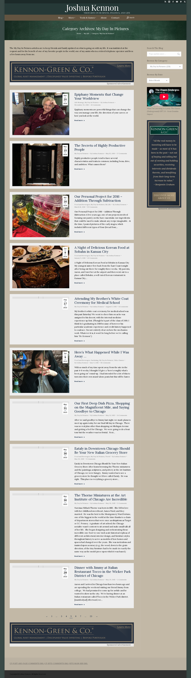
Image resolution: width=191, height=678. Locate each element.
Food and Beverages (82, 204)
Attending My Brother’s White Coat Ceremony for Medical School (101, 301)
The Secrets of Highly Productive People (99, 147)
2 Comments (122, 580)
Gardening (94, 360)
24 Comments (122, 415)
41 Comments (96, 105)
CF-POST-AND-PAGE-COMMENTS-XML (27, 663)
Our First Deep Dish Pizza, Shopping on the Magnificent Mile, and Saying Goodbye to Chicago (102, 407)
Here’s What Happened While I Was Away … (101, 354)
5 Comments (90, 459)
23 (91, 616)
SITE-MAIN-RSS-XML (79, 663)
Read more (78, 120)
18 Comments (105, 363)
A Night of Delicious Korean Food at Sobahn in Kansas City (101, 249)
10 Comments (92, 258)
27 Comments (122, 153)
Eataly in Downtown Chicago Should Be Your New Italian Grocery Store (102, 450)
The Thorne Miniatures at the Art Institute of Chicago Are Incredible (100, 497)
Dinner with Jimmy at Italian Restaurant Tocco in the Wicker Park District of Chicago (102, 572)
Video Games (119, 360)
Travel (107, 456)
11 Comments (123, 307)
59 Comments (92, 207)
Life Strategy (79, 102)
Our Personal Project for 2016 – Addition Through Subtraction (98, 198)
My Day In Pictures (92, 102)
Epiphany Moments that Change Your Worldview (98, 96)
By (107, 102)
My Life (108, 204)
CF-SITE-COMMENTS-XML (56, 663)
